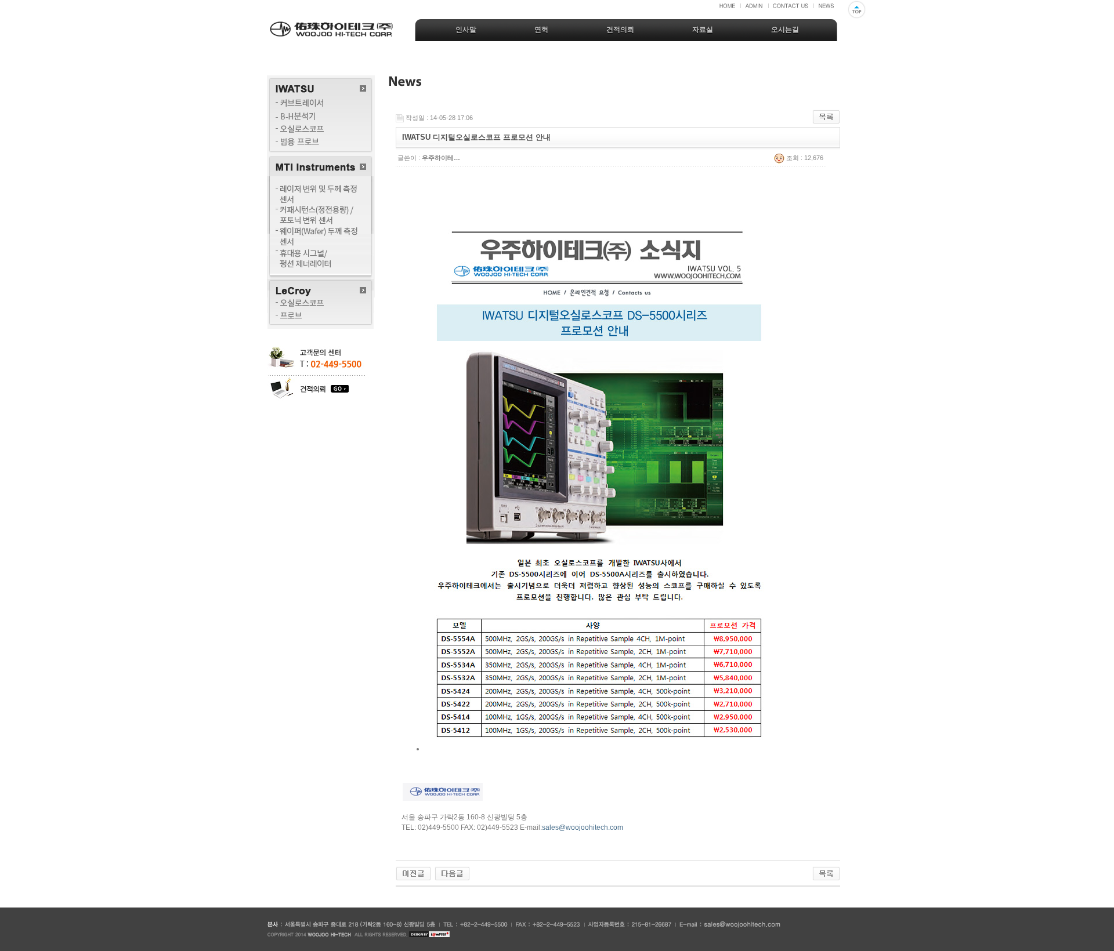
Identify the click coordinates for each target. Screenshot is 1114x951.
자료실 (702, 30)
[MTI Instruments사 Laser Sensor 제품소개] (452, 873)
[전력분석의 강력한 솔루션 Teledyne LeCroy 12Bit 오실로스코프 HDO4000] (413, 873)
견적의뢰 (620, 30)
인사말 (465, 30)
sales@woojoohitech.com (582, 827)
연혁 (541, 30)
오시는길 (785, 30)
